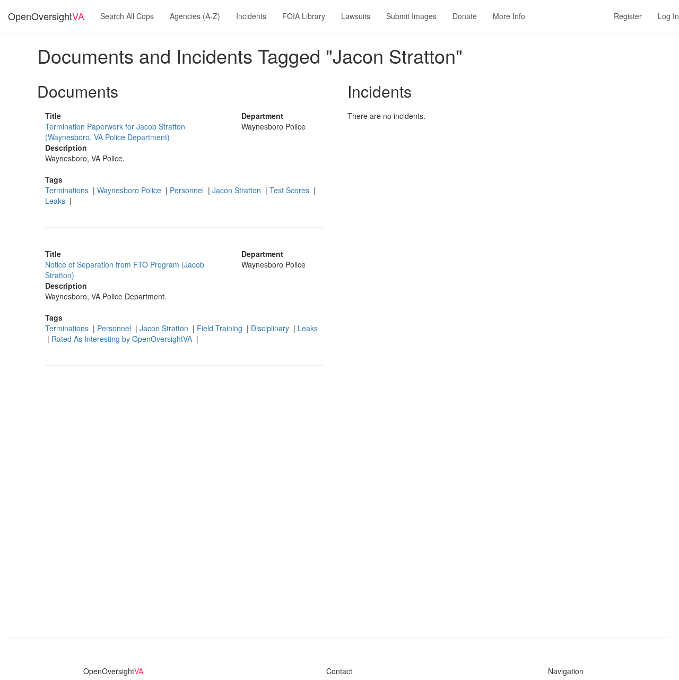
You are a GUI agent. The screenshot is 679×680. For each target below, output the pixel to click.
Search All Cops (127, 16)
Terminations (68, 190)
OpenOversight (46, 16)
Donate (464, 16)
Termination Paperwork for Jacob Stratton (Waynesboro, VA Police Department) (115, 131)
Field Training (221, 328)
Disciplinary (271, 328)
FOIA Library (303, 16)
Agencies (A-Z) (195, 16)
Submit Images (411, 16)
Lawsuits (355, 16)
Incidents (251, 16)
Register (628, 16)
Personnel (188, 190)
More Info (509, 16)
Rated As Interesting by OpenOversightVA (122, 338)
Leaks (56, 200)
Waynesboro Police (130, 190)
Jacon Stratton (237, 190)
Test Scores (290, 190)
